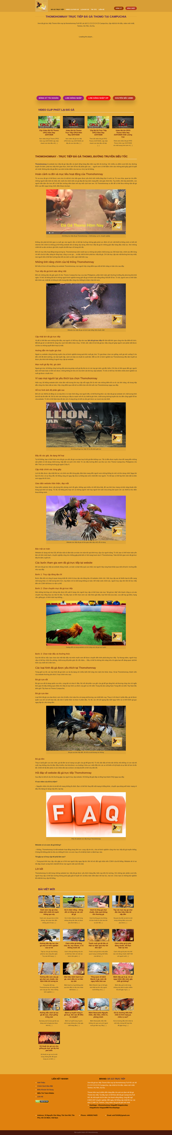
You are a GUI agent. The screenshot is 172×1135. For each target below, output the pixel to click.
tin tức (94, 9)
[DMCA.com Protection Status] (42, 1101)
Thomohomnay (41, 164)
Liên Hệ (40, 1097)
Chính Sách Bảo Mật (45, 1086)
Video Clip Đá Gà (72, 9)
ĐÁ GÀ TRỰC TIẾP (57, 9)
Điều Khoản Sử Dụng (45, 1090)
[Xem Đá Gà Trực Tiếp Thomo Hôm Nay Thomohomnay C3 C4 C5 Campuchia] (41, 6)
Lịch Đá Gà (85, 9)
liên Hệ (101, 9)
